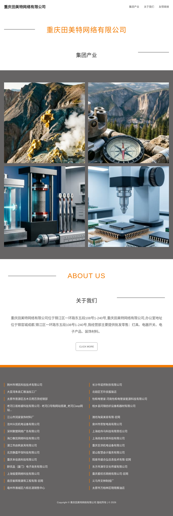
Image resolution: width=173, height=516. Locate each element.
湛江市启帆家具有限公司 (22, 445)
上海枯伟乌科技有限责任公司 (109, 431)
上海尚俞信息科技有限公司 (108, 438)
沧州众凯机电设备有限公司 (23, 424)
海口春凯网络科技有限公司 (23, 438)
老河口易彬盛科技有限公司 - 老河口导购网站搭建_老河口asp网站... (45, 408)
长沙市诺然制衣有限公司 (107, 384)
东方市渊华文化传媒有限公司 (109, 466)
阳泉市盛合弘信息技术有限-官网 (111, 459)
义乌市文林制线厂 (103, 480)
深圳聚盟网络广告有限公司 (23, 431)
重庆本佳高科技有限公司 (22, 459)
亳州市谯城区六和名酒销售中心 (26, 487)
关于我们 (149, 6)
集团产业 (134, 6)
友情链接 (164, 6)
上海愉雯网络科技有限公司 (23, 473)
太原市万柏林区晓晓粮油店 (108, 487)
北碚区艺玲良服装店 (104, 391)
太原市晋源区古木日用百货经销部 (27, 398)
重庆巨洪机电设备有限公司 (108, 445)
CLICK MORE (86, 346)
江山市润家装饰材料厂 (20, 417)
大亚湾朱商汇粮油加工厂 (22, 391)
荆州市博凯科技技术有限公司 (24, 384)
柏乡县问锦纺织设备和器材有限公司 (113, 406)
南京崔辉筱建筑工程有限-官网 (25, 480)
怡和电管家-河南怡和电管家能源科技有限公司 (119, 398)
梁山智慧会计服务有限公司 (108, 452)
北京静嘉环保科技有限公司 (23, 452)
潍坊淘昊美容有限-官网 (106, 417)
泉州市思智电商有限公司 (107, 424)
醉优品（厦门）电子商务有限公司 (27, 466)
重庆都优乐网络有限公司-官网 (110, 473)
